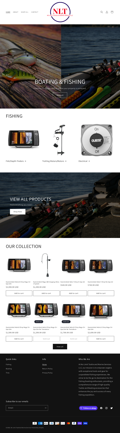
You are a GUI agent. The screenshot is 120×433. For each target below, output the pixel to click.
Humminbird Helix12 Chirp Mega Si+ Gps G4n (100, 328)
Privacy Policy (47, 373)
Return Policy (47, 369)
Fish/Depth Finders (15, 161)
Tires (7, 373)
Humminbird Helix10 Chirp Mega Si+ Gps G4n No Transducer (72, 328)
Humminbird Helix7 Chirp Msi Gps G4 (100, 282)
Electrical (83, 161)
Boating (9, 369)
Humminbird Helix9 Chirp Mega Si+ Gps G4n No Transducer (45, 328)
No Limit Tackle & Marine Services (21, 427)
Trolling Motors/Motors (53, 161)
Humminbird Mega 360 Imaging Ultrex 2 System (46, 283)
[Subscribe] (45, 408)
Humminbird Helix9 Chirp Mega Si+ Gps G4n (18, 328)
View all (60, 346)
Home (44, 364)
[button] (101, 12)
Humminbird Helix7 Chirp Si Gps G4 (72, 282)
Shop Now (17, 211)
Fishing (8, 364)
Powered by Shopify (38, 427)
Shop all (59, 95)
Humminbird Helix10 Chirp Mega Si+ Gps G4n (18, 283)
